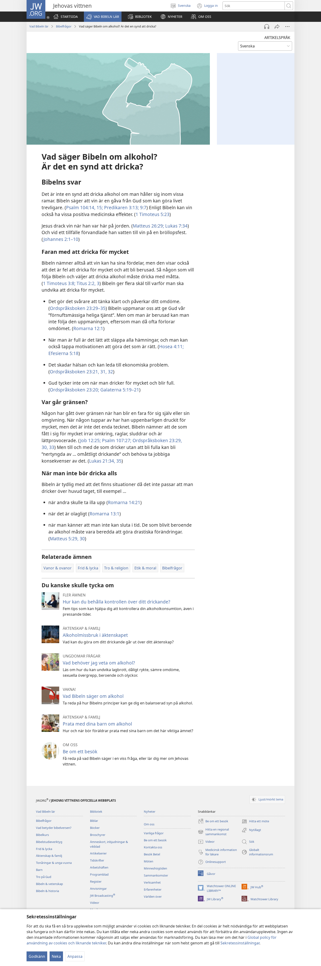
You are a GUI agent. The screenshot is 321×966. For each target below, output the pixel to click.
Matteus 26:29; (148, 226)
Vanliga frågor (154, 833)
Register (96, 881)
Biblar (94, 821)
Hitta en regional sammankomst (213, 832)
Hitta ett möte (255, 821)
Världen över (153, 896)
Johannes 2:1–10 (60, 239)
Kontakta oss (153, 847)
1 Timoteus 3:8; (59, 283)
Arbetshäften (99, 867)
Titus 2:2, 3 (87, 283)
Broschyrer (97, 835)
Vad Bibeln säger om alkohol (93, 696)
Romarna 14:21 (124, 502)
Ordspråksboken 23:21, (74, 371)
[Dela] (277, 26)
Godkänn (37, 956)
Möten (148, 861)
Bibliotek (96, 811)
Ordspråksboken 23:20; (74, 389)
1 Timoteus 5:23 (152, 214)
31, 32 (106, 371)
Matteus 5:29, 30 (67, 538)
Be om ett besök (80, 751)
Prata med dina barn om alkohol (97, 724)
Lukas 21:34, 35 (105, 461)
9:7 (142, 207)
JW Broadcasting (102, 895)
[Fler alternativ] (287, 26)
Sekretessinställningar (239, 943)
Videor (94, 902)
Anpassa (74, 956)
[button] (102, 17)
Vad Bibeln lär (38, 26)
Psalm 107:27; (116, 440)
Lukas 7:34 (176, 226)
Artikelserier (98, 853)
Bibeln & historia (47, 891)
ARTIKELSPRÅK (277, 37)
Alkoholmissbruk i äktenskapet (95, 635)
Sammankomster (156, 875)
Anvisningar (98, 888)
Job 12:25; (90, 440)
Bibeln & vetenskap (49, 884)
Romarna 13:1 (104, 513)
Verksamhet (152, 882)
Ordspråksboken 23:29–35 (78, 308)
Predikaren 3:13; (121, 207)
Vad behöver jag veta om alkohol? (99, 663)
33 (51, 447)
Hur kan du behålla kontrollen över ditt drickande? (116, 602)
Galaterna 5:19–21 (119, 389)
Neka (56, 956)
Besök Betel (152, 854)
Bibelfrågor (63, 26)
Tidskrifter (97, 860)
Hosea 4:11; (171, 346)
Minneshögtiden (155, 868)
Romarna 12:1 (88, 328)
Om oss (149, 824)
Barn (39, 870)
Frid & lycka (44, 849)
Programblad (99, 874)
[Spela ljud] (266, 26)
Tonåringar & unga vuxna (54, 863)
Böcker (95, 828)
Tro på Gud (43, 877)
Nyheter (149, 811)
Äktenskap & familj (49, 856)
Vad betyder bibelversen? (53, 828)
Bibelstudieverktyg (49, 842)
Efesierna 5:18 (63, 353)
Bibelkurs (42, 835)
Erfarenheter (152, 889)
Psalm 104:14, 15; (84, 207)
